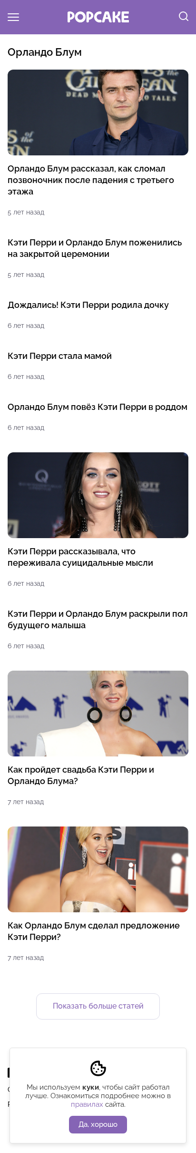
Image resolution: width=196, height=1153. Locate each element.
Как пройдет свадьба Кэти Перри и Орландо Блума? (81, 775)
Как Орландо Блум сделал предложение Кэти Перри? (94, 931)
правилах (87, 1104)
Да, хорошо (98, 1124)
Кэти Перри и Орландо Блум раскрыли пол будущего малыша (98, 619)
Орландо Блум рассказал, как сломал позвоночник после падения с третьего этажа (91, 179)
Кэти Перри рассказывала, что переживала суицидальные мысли (80, 557)
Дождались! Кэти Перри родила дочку (88, 305)
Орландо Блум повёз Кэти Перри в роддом (97, 407)
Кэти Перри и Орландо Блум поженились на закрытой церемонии (95, 248)
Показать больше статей (98, 1005)
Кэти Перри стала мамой (60, 356)
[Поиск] (183, 17)
